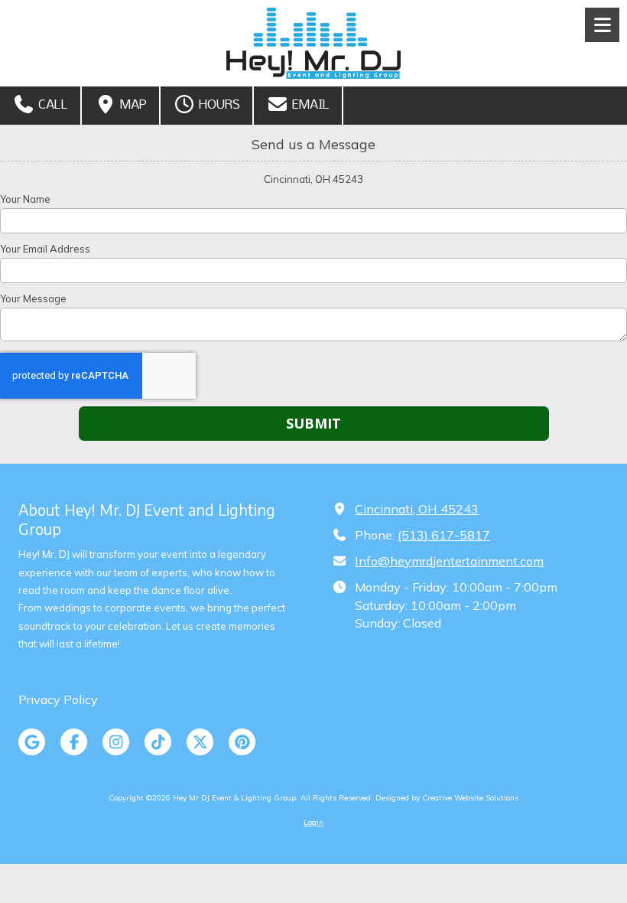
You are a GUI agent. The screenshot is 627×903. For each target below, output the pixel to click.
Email (309, 105)
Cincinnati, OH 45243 (417, 509)
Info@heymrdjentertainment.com (449, 561)
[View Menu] (602, 25)
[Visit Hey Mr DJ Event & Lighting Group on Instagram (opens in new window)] (115, 742)
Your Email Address (45, 249)
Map (132, 105)
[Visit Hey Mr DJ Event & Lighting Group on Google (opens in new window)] (31, 742)
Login (313, 822)
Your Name (25, 199)
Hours (218, 105)
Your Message (33, 298)
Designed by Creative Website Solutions (446, 798)
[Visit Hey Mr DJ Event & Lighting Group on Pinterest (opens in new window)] (242, 742)
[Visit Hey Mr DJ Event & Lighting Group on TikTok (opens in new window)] (158, 742)
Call (51, 105)
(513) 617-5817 (444, 535)
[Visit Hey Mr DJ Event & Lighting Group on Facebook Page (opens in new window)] (73, 742)
